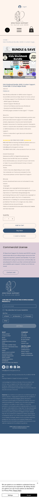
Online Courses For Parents (10, 362)
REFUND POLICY (25, 348)
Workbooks (5, 361)
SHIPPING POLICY (25, 349)
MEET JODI (23, 334)
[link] (31, 29)
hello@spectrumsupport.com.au (11, 370)
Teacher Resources (7, 359)
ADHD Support (6, 334)
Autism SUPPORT (6, 336)
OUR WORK (24, 336)
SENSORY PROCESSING (8, 356)
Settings (10, 495)
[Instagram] (7, 367)
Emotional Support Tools (9, 345)
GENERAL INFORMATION (27, 355)
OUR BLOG (23, 341)
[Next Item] (33, 62)
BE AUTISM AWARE (25, 337)
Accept (29, 495)
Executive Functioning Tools (10, 347)
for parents (5, 348)
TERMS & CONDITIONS (26, 353)
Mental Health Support (8, 352)
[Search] (7, 30)
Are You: (5, 313)
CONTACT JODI (24, 343)
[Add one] (12, 219)
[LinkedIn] (18, 367)
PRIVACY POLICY (25, 351)
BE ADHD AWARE (25, 339)
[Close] (36, 484)
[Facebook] (11, 367)
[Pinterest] (15, 367)
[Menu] (19, 30)
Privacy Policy (17, 490)
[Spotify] (3, 367)
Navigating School (7, 354)
